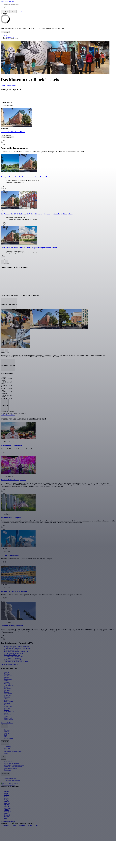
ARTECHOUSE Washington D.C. (14, 653)
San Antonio (8, 688)
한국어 (6, 805)
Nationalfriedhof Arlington (12, 655)
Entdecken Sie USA (7, 723)
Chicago (6, 677)
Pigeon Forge (8, 706)
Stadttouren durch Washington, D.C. (14, 656)
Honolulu (7, 690)
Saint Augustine (8, 701)
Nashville (7, 697)
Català (6, 793)
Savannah (7, 708)
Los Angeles (8, 679)
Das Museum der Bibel (11, 650)
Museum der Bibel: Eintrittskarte (13, 132)
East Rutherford (8, 719)
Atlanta (6, 700)
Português (7, 812)
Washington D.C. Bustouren (12, 658)
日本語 (6, 810)
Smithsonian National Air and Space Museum (17, 648)
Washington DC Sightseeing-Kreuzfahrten (16, 661)
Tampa (6, 705)
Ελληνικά (7, 800)
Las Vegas (7, 674)
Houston (6, 692)
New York (7, 672)
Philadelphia (7, 695)
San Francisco (8, 675)
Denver (6, 710)
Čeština (6, 795)
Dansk (6, 796)
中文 (5, 818)
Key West (7, 703)
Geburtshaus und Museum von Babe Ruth (16, 651)
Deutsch (6, 798)
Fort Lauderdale (9, 711)
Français (7, 803)
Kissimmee (7, 715)
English (6, 791)
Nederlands (7, 808)
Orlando (6, 682)
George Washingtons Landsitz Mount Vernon (17, 646)
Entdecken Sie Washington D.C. (10, 664)
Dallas (6, 713)
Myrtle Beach (8, 718)
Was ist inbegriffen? (6, 137)
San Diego (7, 684)
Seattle (6, 698)
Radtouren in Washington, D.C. (13, 660)
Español (6, 801)
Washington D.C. (9, 685)
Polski (6, 813)
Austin (6, 716)
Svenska (6, 816)
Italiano (6, 806)
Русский (7, 815)
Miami (6, 680)
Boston (6, 687)
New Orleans (8, 693)
